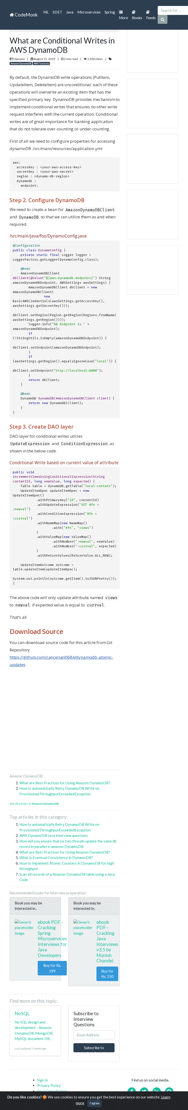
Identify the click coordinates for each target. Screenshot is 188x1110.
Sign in (42, 1080)
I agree (94, 1103)
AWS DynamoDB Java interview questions (53, 835)
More (123, 17)
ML (46, 12)
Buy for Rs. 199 (52, 968)
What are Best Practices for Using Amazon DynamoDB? (64, 783)
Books (137, 17)
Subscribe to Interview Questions (94, 1048)
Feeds (151, 17)
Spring (110, 12)
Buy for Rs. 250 (107, 974)
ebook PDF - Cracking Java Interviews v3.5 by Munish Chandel (107, 941)
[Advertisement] (65, 721)
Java (69, 12)
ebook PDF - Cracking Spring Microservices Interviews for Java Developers (52, 938)
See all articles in (34, 803)
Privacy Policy (49, 1085)
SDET (57, 12)
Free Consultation (52, 1091)
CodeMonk (25, 14)
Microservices (89, 12)
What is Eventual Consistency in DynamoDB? (56, 857)
